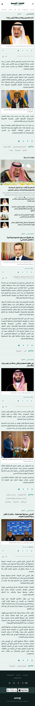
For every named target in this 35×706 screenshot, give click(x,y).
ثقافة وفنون (3, 8)
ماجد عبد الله (25, 545)
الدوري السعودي (21, 664)
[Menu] (33, 3)
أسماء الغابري (27, 267)
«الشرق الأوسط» (27, 395)
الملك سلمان (7, 145)
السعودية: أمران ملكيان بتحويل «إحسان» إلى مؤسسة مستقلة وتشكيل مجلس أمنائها (23, 207)
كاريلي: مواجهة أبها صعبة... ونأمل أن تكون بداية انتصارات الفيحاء (19, 514)
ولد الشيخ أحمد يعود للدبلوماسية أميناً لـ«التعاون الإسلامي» (20, 237)
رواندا (11, 149)
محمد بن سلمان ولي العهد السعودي (16, 497)
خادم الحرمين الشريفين (19, 145)
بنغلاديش (8, 500)
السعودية (17, 149)
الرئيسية (32, 8)
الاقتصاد (10, 8)
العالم (19, 8)
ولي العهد (23, 500)
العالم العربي (30, 12)
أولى (25, 349)
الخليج (19, 12)
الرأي (15, 8)
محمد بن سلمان (11, 493)
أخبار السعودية (22, 493)
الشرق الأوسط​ (25, 8)
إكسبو (24, 149)
